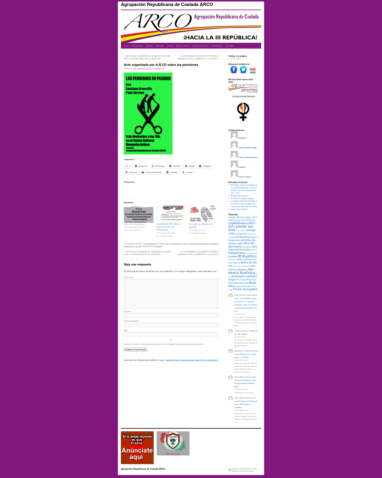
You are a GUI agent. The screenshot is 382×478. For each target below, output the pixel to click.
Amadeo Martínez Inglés (239, 217)
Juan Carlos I (232, 259)
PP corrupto (241, 279)
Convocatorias (150, 243)
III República (247, 256)
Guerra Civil (253, 253)
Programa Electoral (200, 45)
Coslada (238, 233)
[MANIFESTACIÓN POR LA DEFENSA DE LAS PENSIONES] (171, 214)
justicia (240, 259)
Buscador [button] (229, 45)
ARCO (254, 217)
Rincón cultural (182, 45)
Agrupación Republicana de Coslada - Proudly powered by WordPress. (244, 469)
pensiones (214, 243)
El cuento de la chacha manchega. (242, 198)
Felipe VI (254, 250)
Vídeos (170, 45)
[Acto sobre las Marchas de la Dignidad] (203, 214)
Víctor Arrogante (245, 288)
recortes (138, 246)
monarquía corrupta (244, 276)
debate (185, 243)
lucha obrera (237, 266)
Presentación (137, 45)
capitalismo (237, 222)
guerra (247, 253)
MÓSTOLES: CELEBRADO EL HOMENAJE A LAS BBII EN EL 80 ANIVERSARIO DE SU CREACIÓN (147, 57)
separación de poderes (243, 286)
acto (167, 243)
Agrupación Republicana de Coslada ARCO (167, 4)
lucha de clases (243, 264)
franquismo (236, 252)
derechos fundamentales (199, 243)
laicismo (249, 259)
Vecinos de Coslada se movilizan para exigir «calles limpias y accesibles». (246, 354)
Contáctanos (216, 45)
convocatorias (175, 243)
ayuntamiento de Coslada (237, 220)
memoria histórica (241, 270)
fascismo (244, 249)
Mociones (160, 45)
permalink (158, 246)
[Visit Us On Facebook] (233, 74)
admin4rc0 (159, 68)
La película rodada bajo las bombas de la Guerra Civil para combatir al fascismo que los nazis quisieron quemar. (244, 203)
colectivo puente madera (242, 226)
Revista (149, 45)
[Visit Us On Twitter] (243, 74)
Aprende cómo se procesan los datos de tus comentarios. (191, 359)
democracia (243, 236)
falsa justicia (246, 246)
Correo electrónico (132, 321)
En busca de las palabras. (239, 209)
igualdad (233, 256)
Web (126, 330)
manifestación (245, 266)
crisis (244, 233)
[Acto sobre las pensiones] (138, 214)
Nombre (128, 311)
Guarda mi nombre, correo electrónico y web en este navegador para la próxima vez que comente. (163, 344)
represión (244, 282)
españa (240, 243)
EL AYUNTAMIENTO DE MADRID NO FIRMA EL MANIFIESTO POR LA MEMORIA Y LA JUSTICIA (198, 57)
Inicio (126, 45)
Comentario (129, 277)
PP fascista (251, 279)
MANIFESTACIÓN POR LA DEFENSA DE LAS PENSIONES (168, 227)
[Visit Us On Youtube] (253, 74)
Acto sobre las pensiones (134, 224)
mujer (231, 279)
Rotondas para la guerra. (239, 195)
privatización (129, 246)
